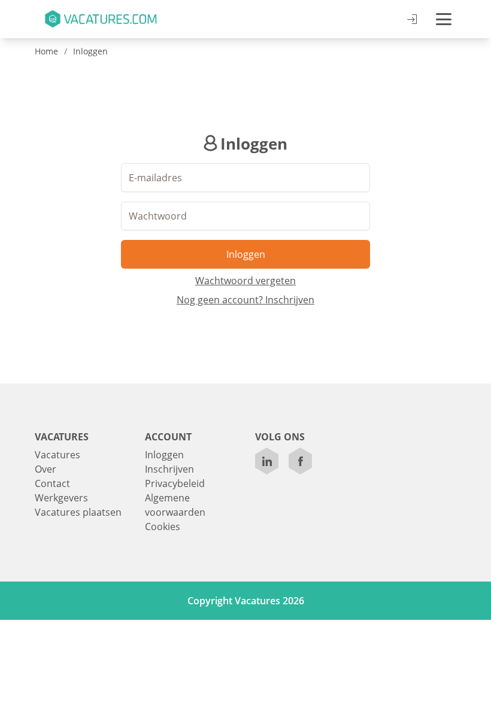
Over (45, 469)
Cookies (162, 526)
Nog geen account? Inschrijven (245, 299)
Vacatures (57, 454)
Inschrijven (169, 469)
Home (46, 51)
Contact (52, 483)
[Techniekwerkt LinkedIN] (267, 461)
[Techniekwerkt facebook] (301, 461)
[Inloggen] (412, 19)
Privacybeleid (175, 483)
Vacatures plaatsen (78, 512)
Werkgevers (61, 497)
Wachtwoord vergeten (245, 280)
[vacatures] (100, 19)
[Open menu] (443, 19)
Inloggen (90, 51)
